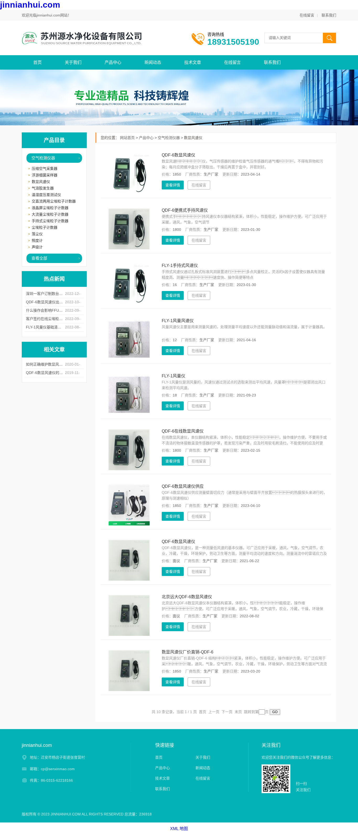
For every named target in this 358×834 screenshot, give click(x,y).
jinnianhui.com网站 (52, 15)
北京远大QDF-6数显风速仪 (187, 597)
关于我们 (73, 62)
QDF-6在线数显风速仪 (183, 431)
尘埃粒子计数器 (44, 227)
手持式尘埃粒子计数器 (50, 221)
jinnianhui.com (30, 4)
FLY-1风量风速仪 (178, 320)
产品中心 (113, 62)
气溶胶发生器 (43, 188)
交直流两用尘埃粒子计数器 (54, 201)
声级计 (37, 247)
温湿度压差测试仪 (46, 195)
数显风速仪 (41, 182)
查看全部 (39, 258)
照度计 (37, 240)
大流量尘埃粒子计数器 (50, 214)
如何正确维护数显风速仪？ (48, 364)
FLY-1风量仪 (173, 376)
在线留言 (307, 15)
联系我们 (329, 15)
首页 (37, 62)
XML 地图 (179, 828)
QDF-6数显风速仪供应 (183, 486)
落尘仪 (37, 234)
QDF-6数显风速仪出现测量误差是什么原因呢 (63, 302)
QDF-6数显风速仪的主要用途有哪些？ (57, 373)
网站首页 (127, 138)
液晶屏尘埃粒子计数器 (50, 208)
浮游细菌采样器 (44, 175)
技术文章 (192, 62)
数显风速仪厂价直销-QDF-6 (187, 652)
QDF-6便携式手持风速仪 (185, 210)
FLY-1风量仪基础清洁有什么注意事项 (56, 327)
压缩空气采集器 (44, 168)
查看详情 (172, 185)
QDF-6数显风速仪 (178, 155)
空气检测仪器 (43, 158)
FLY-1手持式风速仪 (180, 265)
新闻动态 (152, 62)
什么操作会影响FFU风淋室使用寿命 (55, 310)
